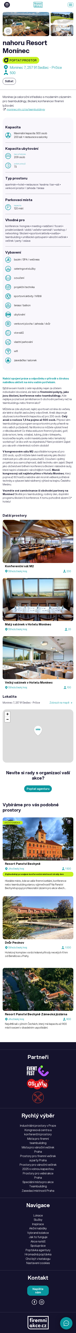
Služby (38, 1220)
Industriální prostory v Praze (38, 1126)
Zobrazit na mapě (59, 702)
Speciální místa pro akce (38, 1182)
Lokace (38, 1215)
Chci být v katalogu (38, 1259)
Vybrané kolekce (38, 1233)
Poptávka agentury (38, 1250)
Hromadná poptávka (38, 1254)
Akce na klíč (38, 1241)
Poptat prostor (23, 60)
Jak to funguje (38, 1237)
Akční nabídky (38, 1228)
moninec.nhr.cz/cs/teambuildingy (26, 109)
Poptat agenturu (38, 789)
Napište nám (38, 1290)
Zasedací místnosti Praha (38, 1191)
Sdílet (9, 81)
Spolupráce (38, 1246)
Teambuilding (38, 1186)
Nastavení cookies (38, 1263)
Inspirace (38, 1224)
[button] (38, 731)
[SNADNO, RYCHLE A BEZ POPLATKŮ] (38, 5)
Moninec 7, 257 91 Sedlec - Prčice (36, 67)
